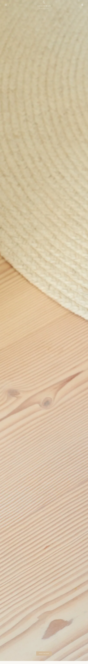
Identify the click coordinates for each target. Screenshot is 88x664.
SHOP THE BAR (44, 653)
